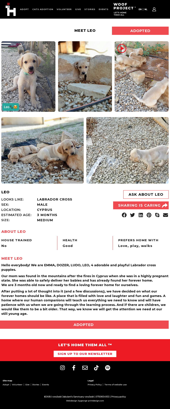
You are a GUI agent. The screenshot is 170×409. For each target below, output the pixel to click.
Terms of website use (115, 384)
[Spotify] (107, 367)
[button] (124, 215)
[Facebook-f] (73, 367)
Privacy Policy (95, 384)
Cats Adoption (42, 9)
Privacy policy (118, 396)
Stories (89, 9)
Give (78, 9)
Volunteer (64, 9)
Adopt (24, 9)
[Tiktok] (96, 367)
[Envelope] (85, 367)
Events (104, 9)
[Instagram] (62, 367)
